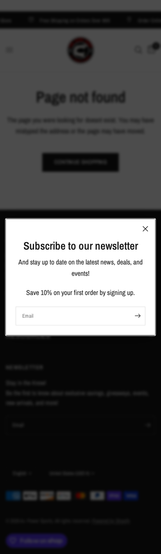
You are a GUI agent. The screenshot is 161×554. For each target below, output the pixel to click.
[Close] (145, 229)
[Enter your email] (137, 315)
